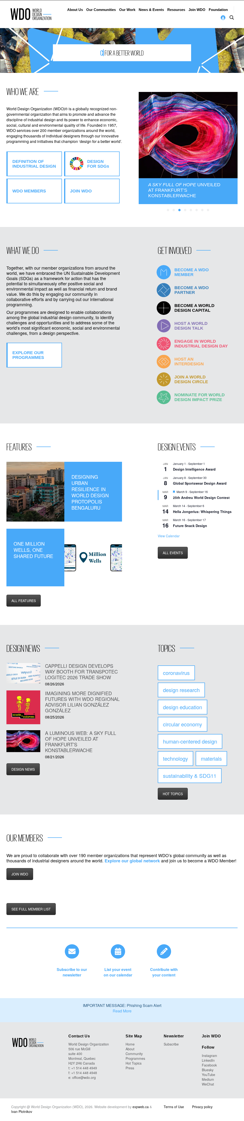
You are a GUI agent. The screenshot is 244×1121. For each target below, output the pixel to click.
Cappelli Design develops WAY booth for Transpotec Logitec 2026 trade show (81, 671)
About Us (75, 10)
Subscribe (171, 1044)
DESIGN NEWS (23, 769)
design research (181, 690)
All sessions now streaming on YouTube (185, 190)
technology (175, 758)
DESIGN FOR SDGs (98, 164)
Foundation (218, 10)
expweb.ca (140, 1106)
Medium (208, 1079)
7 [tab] (202, 210)
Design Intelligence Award (194, 469)
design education (182, 707)
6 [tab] (196, 210)
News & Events (151, 10)
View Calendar (169, 535)
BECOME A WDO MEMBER (191, 272)
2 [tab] (174, 210)
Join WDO (196, 10)
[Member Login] (223, 17)
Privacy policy (202, 1106)
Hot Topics (134, 1063)
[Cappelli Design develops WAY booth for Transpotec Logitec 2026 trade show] (23, 673)
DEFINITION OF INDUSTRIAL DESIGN (34, 164)
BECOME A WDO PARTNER (191, 290)
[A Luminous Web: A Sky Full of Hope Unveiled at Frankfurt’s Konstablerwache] (23, 741)
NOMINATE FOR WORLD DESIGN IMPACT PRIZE (199, 397)
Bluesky (208, 1069)
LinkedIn (208, 1060)
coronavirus (176, 672)
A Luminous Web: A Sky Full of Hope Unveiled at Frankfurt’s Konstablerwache (80, 741)
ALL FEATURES (23, 600)
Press (130, 1068)
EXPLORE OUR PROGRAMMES (28, 355)
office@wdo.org (84, 1077)
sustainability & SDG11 (189, 775)
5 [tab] (191, 210)
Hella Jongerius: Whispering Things (202, 511)
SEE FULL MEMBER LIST (31, 909)
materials (211, 758)
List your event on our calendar (118, 972)
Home (130, 1044)
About (130, 1048)
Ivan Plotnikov (21, 1111)
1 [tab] (168, 210)
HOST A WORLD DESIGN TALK (191, 326)
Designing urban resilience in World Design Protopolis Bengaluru (90, 492)
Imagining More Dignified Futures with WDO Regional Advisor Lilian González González (82, 701)
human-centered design (190, 741)
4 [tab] (185, 210)
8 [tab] (208, 210)
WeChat (208, 1084)
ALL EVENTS (173, 552)
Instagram (209, 1055)
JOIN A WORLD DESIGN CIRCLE (191, 379)
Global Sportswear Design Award (200, 483)
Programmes (135, 1058)
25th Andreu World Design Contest (201, 497)
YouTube (208, 1074)
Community (134, 1053)
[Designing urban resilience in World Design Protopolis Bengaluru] (35, 492)
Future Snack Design (190, 525)
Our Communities (101, 10)
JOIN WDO (19, 874)
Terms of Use (174, 1106)
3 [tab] (179, 210)
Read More (122, 1011)
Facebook (209, 1065)
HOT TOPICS (173, 793)
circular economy (182, 724)
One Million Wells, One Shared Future (33, 550)
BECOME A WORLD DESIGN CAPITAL (194, 308)
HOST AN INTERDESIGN (189, 361)
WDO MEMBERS (29, 191)
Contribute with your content (164, 972)
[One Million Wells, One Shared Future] (93, 558)
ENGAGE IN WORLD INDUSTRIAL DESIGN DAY (201, 343)
